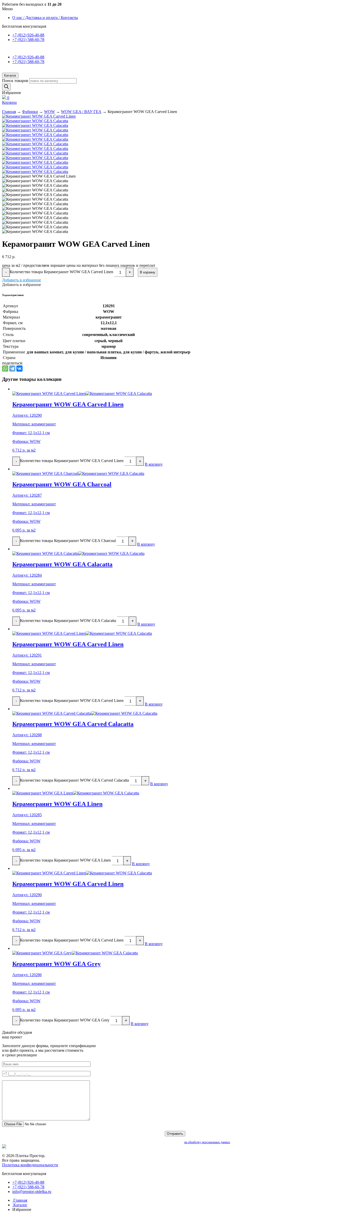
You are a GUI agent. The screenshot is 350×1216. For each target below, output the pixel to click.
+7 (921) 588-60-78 (28, 39)
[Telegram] (12, 368)
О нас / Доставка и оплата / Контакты (45, 17)
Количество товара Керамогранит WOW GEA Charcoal (68, 540)
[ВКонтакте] (19, 368)
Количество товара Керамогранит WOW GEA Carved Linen (61, 272)
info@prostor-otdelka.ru (31, 1191)
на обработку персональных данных (207, 1142)
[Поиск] (6, 87)
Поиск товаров (15, 80)
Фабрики (30, 111)
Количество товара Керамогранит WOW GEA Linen (65, 860)
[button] (21, 280)
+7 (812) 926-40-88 (28, 35)
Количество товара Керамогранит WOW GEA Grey (64, 1020)
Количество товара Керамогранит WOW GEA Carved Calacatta (74, 780)
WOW (49, 111)
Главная (9, 111)
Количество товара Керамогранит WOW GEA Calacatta (68, 620)
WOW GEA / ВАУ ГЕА (81, 111)
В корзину (147, 272)
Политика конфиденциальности (30, 1165)
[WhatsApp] (5, 368)
